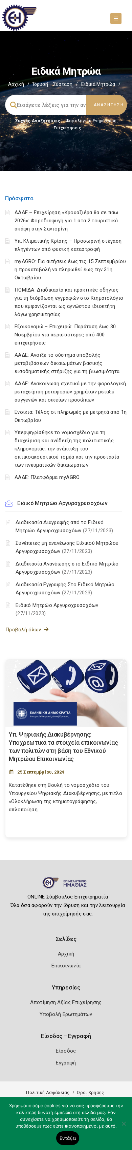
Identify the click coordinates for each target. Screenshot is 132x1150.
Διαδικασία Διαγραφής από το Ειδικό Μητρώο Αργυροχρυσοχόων (64, 526)
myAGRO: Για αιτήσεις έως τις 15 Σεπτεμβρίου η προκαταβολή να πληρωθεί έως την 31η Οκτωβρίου (70, 269)
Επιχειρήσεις (68, 127)
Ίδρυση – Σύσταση (52, 84)
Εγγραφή (66, 1063)
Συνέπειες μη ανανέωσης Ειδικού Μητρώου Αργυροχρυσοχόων (67, 547)
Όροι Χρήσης (90, 1092)
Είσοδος (66, 1051)
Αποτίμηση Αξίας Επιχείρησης (66, 1002)
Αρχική (16, 84)
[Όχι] (123, 1127)
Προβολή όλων (24, 630)
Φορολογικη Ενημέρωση (91, 120)
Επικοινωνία (66, 966)
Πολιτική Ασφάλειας (47, 1092)
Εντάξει (68, 1138)
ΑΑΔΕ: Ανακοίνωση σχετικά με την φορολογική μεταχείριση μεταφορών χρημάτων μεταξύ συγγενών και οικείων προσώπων (70, 392)
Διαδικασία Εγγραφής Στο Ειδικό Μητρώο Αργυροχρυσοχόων (65, 588)
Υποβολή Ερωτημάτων (66, 1014)
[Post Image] (66, 693)
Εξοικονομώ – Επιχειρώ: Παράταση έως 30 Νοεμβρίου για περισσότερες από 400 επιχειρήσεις (65, 334)
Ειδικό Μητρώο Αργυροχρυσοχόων (62, 503)
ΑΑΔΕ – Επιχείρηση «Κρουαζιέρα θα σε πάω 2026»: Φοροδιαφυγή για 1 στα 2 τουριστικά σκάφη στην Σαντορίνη (66, 220)
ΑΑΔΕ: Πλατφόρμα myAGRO (47, 477)
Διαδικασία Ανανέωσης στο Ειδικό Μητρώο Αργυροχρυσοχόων (67, 568)
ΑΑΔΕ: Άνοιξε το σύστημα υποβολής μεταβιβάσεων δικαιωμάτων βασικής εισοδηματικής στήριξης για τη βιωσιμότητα (67, 363)
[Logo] (66, 885)
